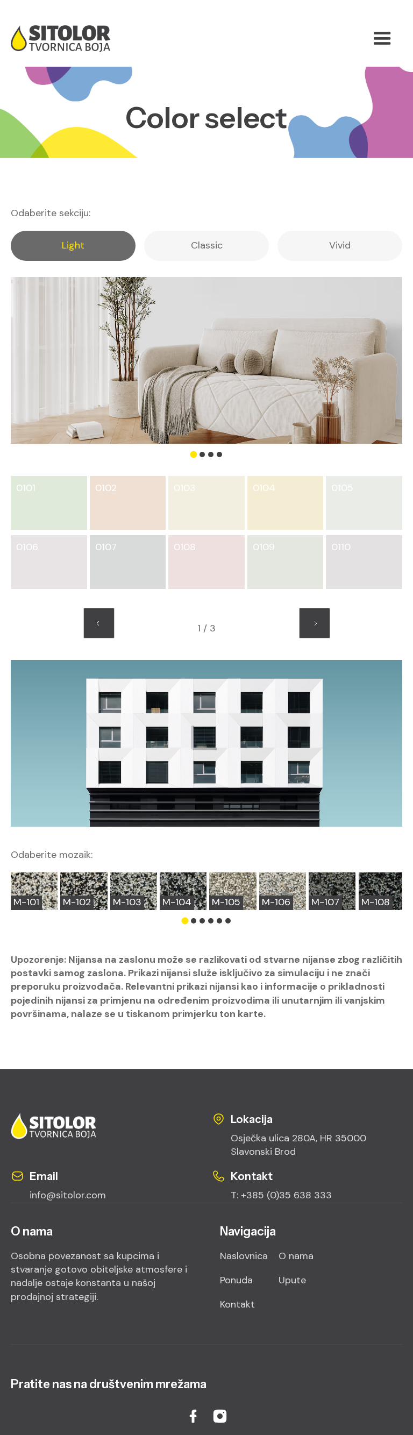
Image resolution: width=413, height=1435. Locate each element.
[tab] (73, 245)
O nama (296, 1255)
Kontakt (237, 1304)
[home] (76, 38)
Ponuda (236, 1280)
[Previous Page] (99, 623)
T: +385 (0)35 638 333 (281, 1195)
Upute (292, 1280)
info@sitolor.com (68, 1195)
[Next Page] (314, 623)
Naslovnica (244, 1255)
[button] (382, 39)
